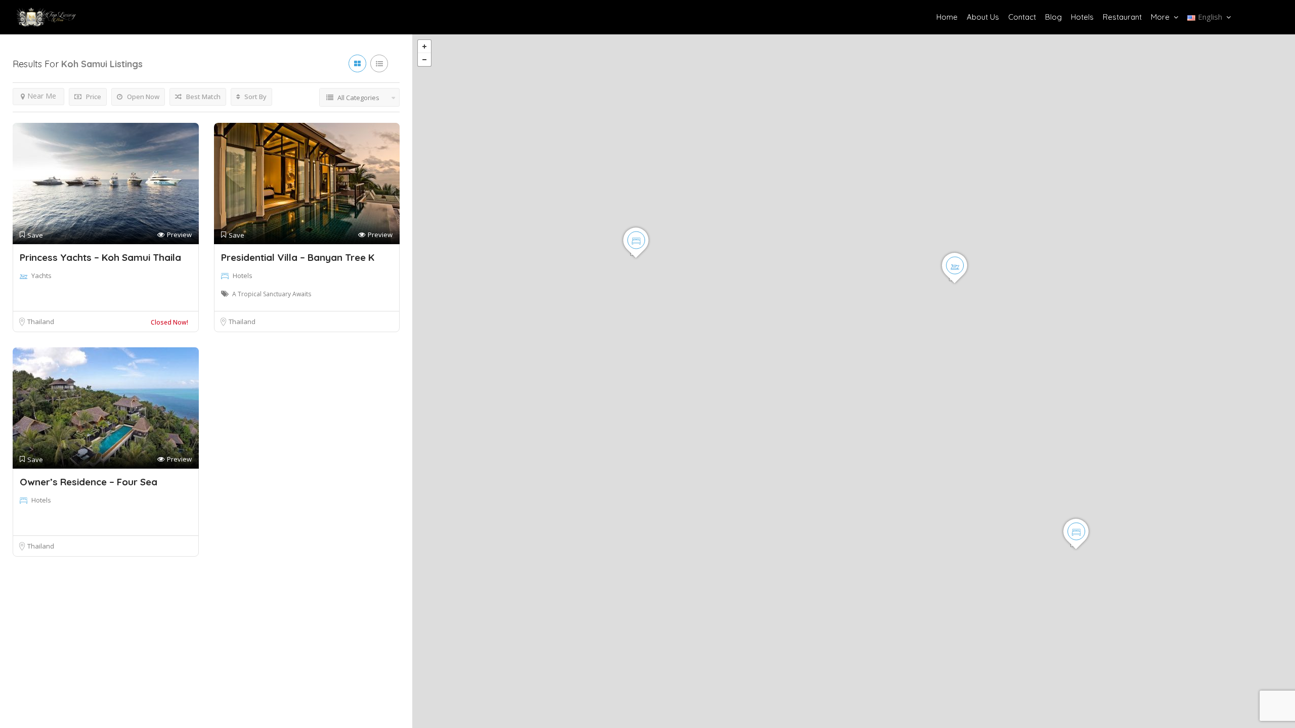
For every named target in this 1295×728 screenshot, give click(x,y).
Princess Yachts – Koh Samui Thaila (100, 257)
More (1160, 17)
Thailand (40, 321)
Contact (1022, 17)
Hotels (1082, 17)
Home (947, 17)
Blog (1053, 17)
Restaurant (1122, 17)
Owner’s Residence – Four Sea (88, 482)
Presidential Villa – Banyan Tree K (297, 257)
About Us (983, 17)
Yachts (41, 275)
